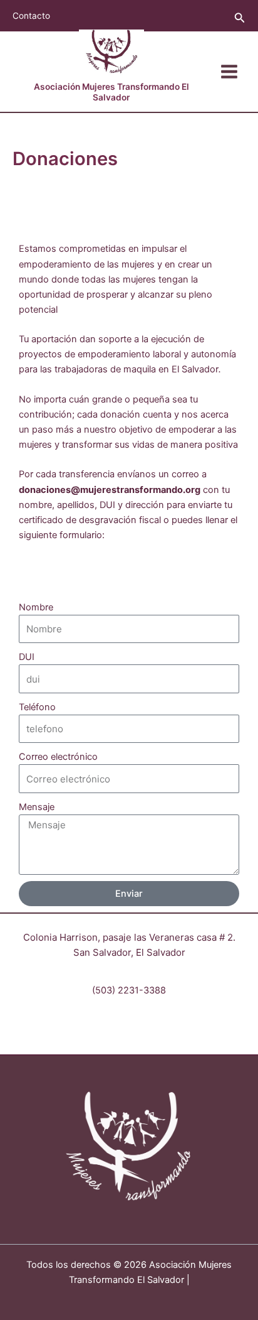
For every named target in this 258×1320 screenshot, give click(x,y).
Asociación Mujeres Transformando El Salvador (111, 92)
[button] (239, 18)
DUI (26, 657)
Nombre (36, 607)
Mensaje (36, 807)
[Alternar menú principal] (229, 71)
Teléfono (37, 707)
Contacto (31, 16)
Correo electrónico (58, 756)
